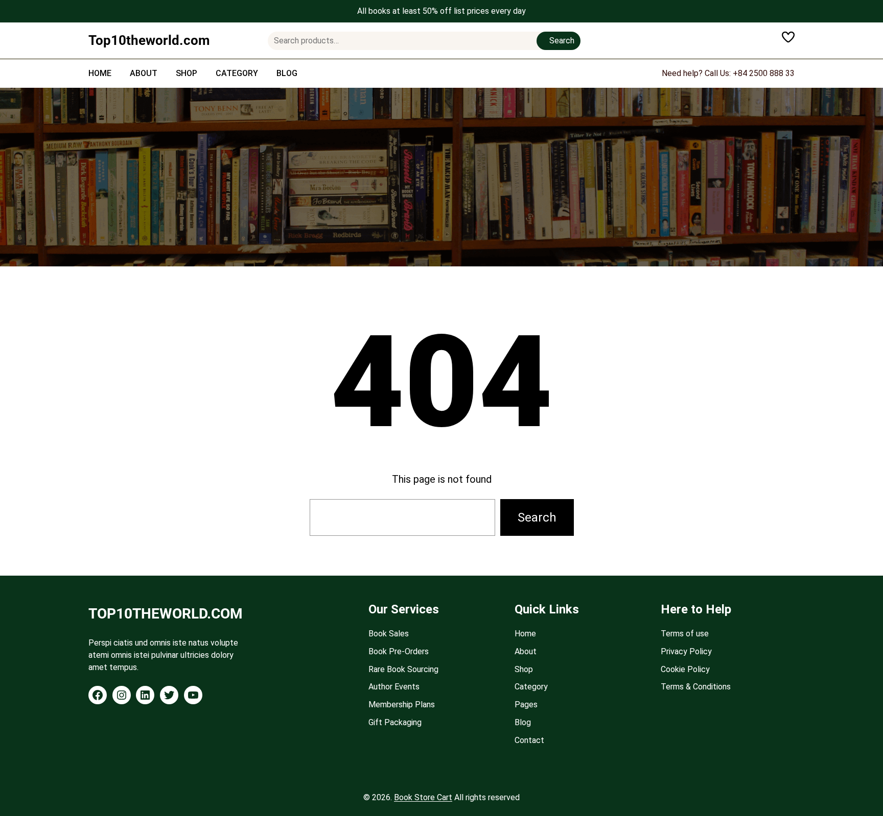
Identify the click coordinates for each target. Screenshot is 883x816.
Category (531, 686)
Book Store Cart (423, 797)
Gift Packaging (395, 722)
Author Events (394, 686)
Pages (526, 704)
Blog (523, 722)
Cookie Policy (685, 669)
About (526, 651)
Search (561, 40)
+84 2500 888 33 (764, 73)
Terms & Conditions (696, 686)
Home (525, 633)
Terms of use (685, 633)
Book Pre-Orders (398, 651)
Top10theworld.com (149, 40)
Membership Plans (401, 704)
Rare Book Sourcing (403, 669)
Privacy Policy (686, 651)
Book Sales (388, 633)
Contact (529, 740)
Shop (524, 669)
